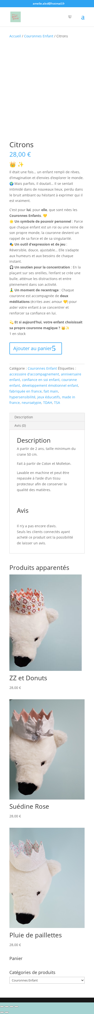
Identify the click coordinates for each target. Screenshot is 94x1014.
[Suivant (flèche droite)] (7, 1012)
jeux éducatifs (48, 397)
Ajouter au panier (32, 348)
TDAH (47, 402)
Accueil (15, 36)
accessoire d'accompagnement (34, 374)
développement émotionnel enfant (50, 385)
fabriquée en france (25, 391)
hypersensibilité (22, 397)
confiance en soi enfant (41, 379)
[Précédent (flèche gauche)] (2, 1012)
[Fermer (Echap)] (2, 1006)
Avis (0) (20, 425)
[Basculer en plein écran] (11, 1006)
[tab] (47, 417)
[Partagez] (7, 1006)
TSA (57, 402)
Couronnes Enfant (38, 36)
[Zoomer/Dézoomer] (16, 1006)
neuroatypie (31, 402)
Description (23, 417)
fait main (51, 391)
